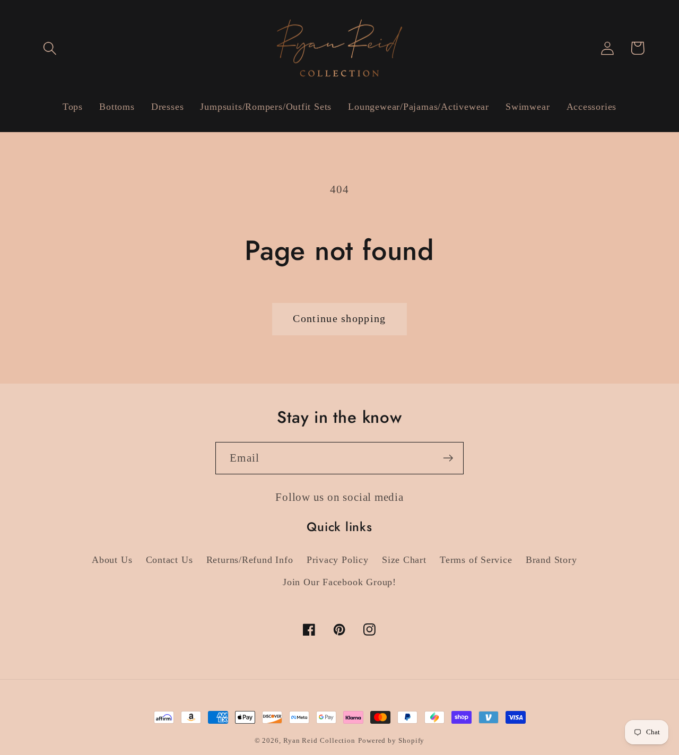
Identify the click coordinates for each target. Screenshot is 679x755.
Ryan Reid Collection (319, 740)
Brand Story (551, 559)
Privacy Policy (338, 559)
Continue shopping (339, 318)
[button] (49, 48)
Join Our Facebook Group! (339, 582)
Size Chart (404, 559)
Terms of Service (476, 559)
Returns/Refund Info (249, 559)
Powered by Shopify (391, 740)
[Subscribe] (448, 458)
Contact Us (169, 559)
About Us (112, 559)
